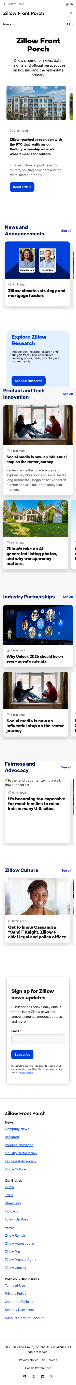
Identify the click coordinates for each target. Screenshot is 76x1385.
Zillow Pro (12, 1252)
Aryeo (9, 1227)
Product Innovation (19, 1145)
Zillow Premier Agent (20, 1260)
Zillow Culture (15, 1169)
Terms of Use (15, 1285)
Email (15, 1031)
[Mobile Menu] (71, 13)
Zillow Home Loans (19, 1243)
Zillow (9, 1187)
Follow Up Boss (16, 1219)
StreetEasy (13, 1203)
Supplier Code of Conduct (24, 1318)
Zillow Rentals (15, 1235)
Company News (17, 1129)
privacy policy (26, 1072)
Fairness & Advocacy (20, 1161)
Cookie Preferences (38, 1368)
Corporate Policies (19, 1302)
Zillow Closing (15, 1268)
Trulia (9, 1195)
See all (66, 231)
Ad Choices (49, 1360)
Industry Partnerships (21, 1153)
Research (12, 1137)
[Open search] (69, 24)
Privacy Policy (15, 1294)
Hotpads (11, 1211)
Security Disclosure (19, 1310)
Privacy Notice (29, 1360)
